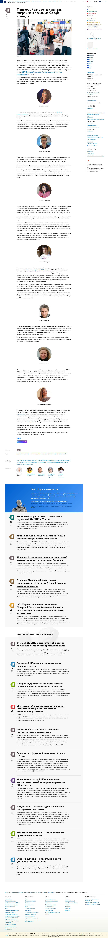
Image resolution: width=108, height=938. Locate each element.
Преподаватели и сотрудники (11, 904)
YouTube (91, 57)
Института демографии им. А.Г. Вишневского (38, 270)
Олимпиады (27, 902)
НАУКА (47, 897)
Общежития (90, 116)
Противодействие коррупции (11, 914)
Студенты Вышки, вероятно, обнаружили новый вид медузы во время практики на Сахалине (42, 558)
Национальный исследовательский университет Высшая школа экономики (21, 892)
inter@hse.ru (90, 131)
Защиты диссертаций (49, 906)
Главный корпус (90, 72)
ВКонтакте (91, 55)
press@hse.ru (90, 151)
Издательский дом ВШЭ (70, 900)
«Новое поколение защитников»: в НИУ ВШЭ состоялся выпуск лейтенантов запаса (41, 537)
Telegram (91, 59)
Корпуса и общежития (10, 906)
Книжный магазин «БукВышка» (71, 902)
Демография (21, 414)
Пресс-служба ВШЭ (92, 145)
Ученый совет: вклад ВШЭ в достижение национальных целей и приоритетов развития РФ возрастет (41, 782)
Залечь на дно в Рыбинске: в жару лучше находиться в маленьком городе (38, 730)
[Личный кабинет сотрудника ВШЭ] (103, 1)
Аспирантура (27, 910)
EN (96, 1)
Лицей (26, 899)
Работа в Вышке (8, 929)
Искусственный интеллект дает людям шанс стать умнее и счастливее (40, 808)
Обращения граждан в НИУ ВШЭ (12, 910)
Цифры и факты (8, 899)
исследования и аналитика (23, 453)
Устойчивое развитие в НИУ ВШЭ (12, 902)
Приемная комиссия (91, 100)
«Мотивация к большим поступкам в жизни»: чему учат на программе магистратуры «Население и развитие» (40, 708)
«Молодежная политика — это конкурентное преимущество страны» (40, 834)
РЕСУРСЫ (67, 897)
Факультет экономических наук (25, 464)
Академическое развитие (50, 908)
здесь (82, 933)
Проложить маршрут (92, 143)
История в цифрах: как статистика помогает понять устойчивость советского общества (40, 685)
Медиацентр (67, 906)
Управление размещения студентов (95, 119)
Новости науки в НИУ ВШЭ (49, 892)
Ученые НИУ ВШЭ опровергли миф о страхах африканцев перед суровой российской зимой (41, 644)
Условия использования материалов (95, 155)
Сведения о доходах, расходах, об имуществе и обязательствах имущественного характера (12, 918)
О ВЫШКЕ (8, 897)
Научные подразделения (50, 899)
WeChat (91, 61)
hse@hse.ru (89, 98)
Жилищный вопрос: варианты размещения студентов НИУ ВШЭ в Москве (39, 518)
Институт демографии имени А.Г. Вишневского (34, 462)
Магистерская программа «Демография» (57, 462)
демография (44, 453)
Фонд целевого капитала (10, 912)
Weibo (90, 63)
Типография (67, 904)
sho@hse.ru (89, 123)
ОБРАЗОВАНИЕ (29, 897)
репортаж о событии (35, 453)
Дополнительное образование (31, 912)
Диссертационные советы (50, 904)
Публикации (67, 910)
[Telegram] (20, 438)
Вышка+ (26, 906)
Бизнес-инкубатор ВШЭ (30, 916)
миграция (51, 453)
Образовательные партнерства (32, 918)
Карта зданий (90, 141)
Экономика (30, 422)
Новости (40, 892)
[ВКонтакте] (18, 438)
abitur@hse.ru (90, 108)
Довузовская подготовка (30, 900)
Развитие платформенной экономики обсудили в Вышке (41, 755)
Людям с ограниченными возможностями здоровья (10, 925)
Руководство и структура (10, 900)
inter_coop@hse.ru (91, 139)
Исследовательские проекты (51, 900)
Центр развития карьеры (30, 914)
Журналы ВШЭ (68, 908)
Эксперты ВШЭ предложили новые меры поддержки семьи (39, 664)
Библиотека (67, 899)
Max (90, 67)
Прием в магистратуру (30, 908)
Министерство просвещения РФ (92, 902)
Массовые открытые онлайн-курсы (92, 904)
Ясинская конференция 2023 (61, 453)
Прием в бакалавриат (29, 904)
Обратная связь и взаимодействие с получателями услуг (33, 920)
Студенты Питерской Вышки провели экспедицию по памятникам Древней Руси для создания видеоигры (41, 583)
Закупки (6, 908)
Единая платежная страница (11, 927)
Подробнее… (33, 507)
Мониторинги (48, 902)
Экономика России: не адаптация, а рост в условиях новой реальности (39, 860)
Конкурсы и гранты (49, 910)
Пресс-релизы (90, 153)
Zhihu (90, 65)
